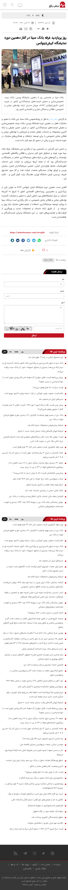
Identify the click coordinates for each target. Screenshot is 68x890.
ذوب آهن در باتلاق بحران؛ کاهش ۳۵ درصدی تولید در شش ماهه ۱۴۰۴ (34, 681)
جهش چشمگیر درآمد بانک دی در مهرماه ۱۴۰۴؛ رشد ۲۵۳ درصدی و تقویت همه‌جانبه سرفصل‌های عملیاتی (33, 504)
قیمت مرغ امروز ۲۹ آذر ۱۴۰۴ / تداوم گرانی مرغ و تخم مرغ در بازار (36, 829)
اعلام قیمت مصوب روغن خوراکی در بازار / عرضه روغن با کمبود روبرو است (33, 393)
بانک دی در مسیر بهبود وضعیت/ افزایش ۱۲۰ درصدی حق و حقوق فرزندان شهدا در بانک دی (33, 417)
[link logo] (57, 4)
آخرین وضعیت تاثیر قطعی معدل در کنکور (46, 766)
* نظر (63, 302)
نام (63, 279)
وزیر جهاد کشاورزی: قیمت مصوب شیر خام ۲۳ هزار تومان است (38, 447)
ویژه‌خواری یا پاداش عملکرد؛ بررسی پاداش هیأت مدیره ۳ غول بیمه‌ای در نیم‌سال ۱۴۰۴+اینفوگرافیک (34, 786)
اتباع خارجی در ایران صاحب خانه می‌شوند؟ (45, 613)
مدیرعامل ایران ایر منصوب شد (51, 399)
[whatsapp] (39, 240)
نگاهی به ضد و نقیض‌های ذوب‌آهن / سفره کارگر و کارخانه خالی (37, 800)
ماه (10, 352)
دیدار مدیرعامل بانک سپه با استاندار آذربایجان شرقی (42, 649)
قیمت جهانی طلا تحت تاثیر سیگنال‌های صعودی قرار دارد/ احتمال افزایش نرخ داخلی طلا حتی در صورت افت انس (33, 439)
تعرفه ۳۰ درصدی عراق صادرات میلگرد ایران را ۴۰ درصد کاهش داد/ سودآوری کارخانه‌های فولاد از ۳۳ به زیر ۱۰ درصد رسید (35, 465)
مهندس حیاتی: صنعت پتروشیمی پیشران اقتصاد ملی (41, 744)
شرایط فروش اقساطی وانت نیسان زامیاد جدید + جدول (40, 431)
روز (22, 352)
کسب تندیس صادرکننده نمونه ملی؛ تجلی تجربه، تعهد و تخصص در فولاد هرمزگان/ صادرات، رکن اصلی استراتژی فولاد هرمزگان (33, 595)
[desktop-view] (20, 5)
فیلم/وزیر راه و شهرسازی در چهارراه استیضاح (45, 805)
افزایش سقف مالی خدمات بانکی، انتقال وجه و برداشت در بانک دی (36, 496)
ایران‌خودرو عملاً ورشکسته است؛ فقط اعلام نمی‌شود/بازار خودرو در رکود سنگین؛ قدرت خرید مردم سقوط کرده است (34, 694)
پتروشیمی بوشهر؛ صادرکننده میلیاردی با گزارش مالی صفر (40, 686)
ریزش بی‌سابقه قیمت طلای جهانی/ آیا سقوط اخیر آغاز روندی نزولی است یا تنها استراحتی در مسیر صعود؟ (33, 379)
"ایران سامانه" (27, 884)
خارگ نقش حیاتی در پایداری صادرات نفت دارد (44, 490)
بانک (37, 15)
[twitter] (28, 240)
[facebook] (23, 240)
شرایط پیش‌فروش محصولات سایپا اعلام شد (45, 425)
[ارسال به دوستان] (26, 28)
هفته (16, 352)
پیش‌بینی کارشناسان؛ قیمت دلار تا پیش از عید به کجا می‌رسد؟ (38, 473)
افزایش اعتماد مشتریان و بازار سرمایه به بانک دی (43, 665)
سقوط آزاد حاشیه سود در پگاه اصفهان (48, 811)
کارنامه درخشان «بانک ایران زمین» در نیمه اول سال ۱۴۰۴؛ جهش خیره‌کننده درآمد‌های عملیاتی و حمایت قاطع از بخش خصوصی (33, 585)
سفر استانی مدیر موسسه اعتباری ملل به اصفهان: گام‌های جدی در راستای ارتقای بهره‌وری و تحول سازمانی (34, 657)
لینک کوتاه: (54, 233)
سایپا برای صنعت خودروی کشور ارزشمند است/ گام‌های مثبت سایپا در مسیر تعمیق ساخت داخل (35, 569)
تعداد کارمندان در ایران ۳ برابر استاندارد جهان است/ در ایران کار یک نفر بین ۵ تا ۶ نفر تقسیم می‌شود (32, 455)
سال (4, 351)
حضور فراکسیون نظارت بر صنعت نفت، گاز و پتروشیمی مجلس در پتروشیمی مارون (36, 673)
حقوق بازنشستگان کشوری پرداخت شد (47, 817)
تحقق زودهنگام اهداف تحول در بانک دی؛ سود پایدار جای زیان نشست (34, 760)
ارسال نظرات (56, 272)
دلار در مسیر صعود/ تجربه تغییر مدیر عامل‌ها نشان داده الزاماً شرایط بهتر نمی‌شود (34, 752)
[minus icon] (38, 28)
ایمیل (62, 291)
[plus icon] (47, 28)
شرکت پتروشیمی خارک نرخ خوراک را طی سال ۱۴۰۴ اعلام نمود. (37, 479)
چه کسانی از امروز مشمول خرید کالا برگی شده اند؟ (42, 738)
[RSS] (16, 853)
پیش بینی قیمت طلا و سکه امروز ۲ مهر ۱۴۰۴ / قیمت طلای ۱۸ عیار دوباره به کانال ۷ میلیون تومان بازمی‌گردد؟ (32, 407)
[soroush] (12, 240)
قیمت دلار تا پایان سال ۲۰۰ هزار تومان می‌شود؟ (44, 772)
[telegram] (34, 240)
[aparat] (52, 853)
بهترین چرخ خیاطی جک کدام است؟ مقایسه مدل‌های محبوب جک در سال (33, 633)
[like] (43, 250)
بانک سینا (48, 260)
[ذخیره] (31, 28)
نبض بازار (53, 119)
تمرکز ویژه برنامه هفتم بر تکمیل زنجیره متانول (44, 484)
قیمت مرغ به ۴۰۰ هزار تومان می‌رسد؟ (48, 387)
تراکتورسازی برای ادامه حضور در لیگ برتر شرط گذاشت (41, 778)
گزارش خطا (26, 250)
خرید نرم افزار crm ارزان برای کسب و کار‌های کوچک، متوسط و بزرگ (35, 794)
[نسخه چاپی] (20, 28)
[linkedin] (17, 240)
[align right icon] (43, 28)
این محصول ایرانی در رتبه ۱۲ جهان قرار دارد (45, 357)
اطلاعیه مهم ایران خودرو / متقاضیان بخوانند (45, 823)
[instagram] (35, 853)
